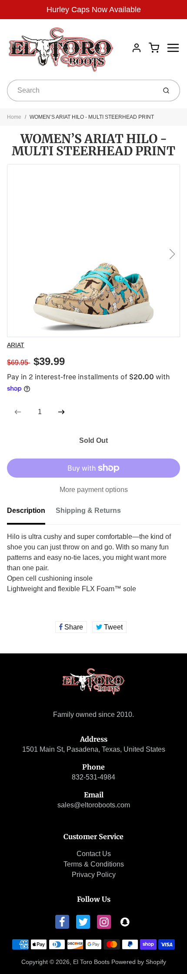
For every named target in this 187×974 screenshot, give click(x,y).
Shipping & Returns (88, 510)
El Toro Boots (91, 961)
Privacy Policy (94, 874)
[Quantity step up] (61, 412)
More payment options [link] (94, 489)
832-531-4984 (93, 777)
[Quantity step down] (18, 412)
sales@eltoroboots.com (93, 805)
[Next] (172, 254)
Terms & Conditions (93, 864)
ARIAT (15, 344)
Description (26, 510)
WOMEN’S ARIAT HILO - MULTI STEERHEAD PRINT (92, 117)
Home (14, 117)
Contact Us (94, 853)
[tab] (31, 513)
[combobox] (80, 90)
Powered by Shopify (138, 961)
